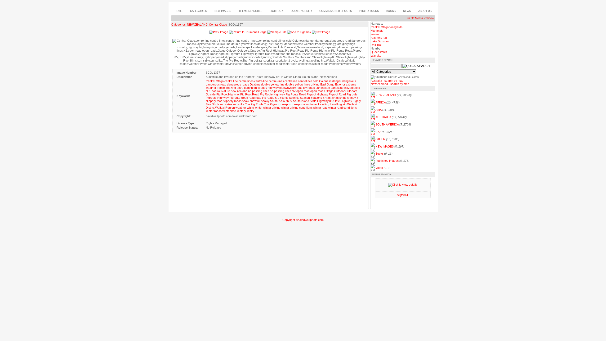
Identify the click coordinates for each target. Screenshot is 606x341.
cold (315, 81)
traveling (323, 104)
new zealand (239, 91)
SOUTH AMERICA (387, 124)
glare (240, 88)
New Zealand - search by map (390, 84)
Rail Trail (376, 45)
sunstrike (238, 104)
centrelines (305, 81)
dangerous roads (238, 84)
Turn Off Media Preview (419, 18)
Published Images (387, 160)
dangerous (349, 81)
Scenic (284, 97)
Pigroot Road (337, 94)
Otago (330, 91)
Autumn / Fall (379, 38)
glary (247, 88)
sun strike (226, 104)
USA (378, 132)
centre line (231, 81)
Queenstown (379, 52)
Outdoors (351, 91)
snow (245, 101)
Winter (375, 34)
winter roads (214, 111)
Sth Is (215, 104)
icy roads (309, 88)
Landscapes (339, 88)
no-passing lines (280, 91)
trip (345, 104)
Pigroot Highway (317, 94)
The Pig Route (254, 104)
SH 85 (327, 97)
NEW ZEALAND (197, 24)
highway (273, 88)
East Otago (327, 84)
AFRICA (380, 102)
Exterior (340, 84)
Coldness (325, 81)
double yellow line (273, 84)
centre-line (261, 81)
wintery (241, 111)
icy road (297, 88)
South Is (275, 101)
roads (270, 97)
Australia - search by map (387, 80)
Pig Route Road (295, 94)
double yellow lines (297, 84)
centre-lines (276, 81)
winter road (320, 107)
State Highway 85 (321, 101)
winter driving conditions (296, 107)
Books (379, 153)
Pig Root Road (249, 94)
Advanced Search (408, 77)
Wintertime (229, 111)
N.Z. (208, 91)
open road (303, 91)
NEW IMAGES (384, 146)
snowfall (255, 101)
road (252, 97)
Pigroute (352, 94)
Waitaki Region (225, 107)
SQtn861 (402, 195)
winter (259, 107)
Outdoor (339, 91)
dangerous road (216, 84)
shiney (351, 97)
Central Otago (218, 24)
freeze (221, 88)
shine (343, 97)
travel (313, 104)
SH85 (335, 97)
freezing (231, 88)
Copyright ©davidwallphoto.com (303, 220)
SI (357, 97)
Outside (211, 94)
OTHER (380, 139)
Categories (178, 24)
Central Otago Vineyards (386, 27)
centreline (291, 81)
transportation (301, 104)
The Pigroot (271, 104)
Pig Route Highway (272, 94)
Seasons (316, 97)
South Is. (286, 101)
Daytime (255, 84)
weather (241, 107)
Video (379, 168)
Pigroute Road (238, 97)
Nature (225, 91)
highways (285, 88)
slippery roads (232, 101)
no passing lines (258, 91)
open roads (317, 91)
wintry (250, 111)
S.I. (277, 97)
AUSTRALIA (383, 117)
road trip (260, 97)
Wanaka (376, 55)
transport (285, 104)
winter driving (272, 107)
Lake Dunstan (380, 41)
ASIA (378, 110)
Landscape (323, 88)
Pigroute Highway (217, 97)
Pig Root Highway (228, 94)
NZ (294, 91)
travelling (336, 104)
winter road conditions (342, 107)
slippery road (214, 101)
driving (315, 84)
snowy (265, 101)
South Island (301, 101)
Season (305, 97)
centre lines (246, 81)
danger (336, 81)
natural (216, 91)
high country (259, 88)
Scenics (294, 97)
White (250, 107)
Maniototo (353, 88)
